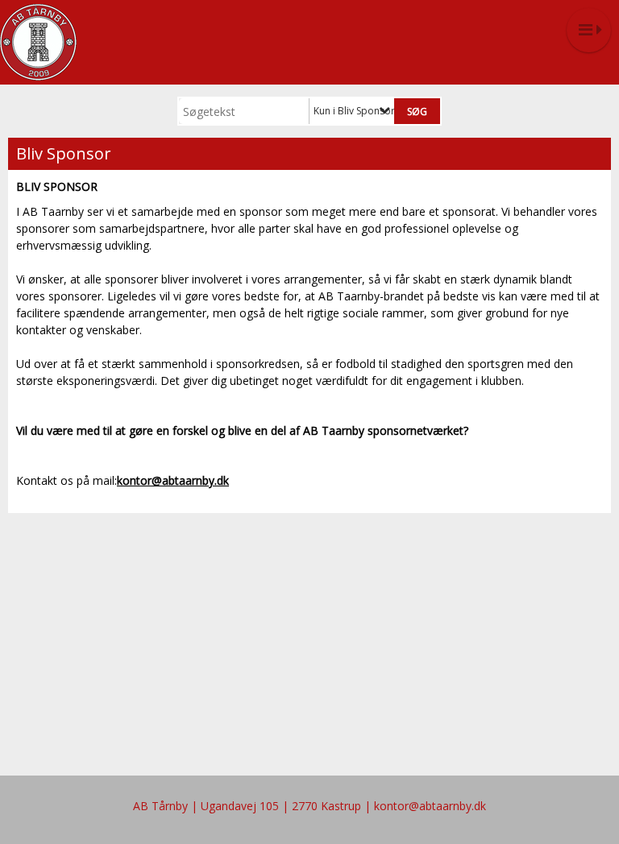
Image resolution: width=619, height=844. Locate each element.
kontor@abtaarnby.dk (173, 480)
